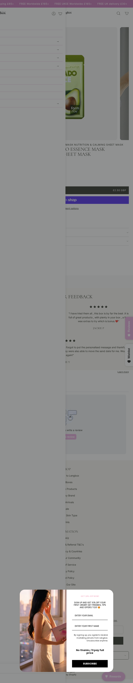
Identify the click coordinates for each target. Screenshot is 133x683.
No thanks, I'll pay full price (90, 651)
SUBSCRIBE (90, 663)
